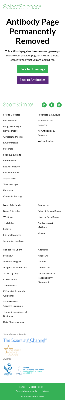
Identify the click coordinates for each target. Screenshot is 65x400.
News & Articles (11, 211)
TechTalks (8, 223)
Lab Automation (11, 166)
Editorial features (12, 234)
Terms (22, 386)
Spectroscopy (10, 184)
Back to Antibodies (33, 80)
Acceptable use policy (27, 390)
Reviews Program (12, 261)
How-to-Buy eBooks (48, 216)
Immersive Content (13, 240)
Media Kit (8, 255)
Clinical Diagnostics (13, 136)
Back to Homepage (32, 69)
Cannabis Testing (12, 196)
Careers (42, 261)
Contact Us (44, 267)
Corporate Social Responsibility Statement (46, 277)
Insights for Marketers (15, 267)
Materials (8, 148)
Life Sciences (10, 120)
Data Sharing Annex (13, 322)
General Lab (9, 160)
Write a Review (46, 140)
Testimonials (10, 285)
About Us (43, 255)
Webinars (8, 216)
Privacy (45, 390)
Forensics (8, 190)
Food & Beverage (12, 154)
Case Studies (10, 279)
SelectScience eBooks (49, 211)
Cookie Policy (36, 386)
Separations (9, 178)
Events (7, 228)
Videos (41, 233)
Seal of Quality (10, 273)
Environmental (10, 142)
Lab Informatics (11, 172)
